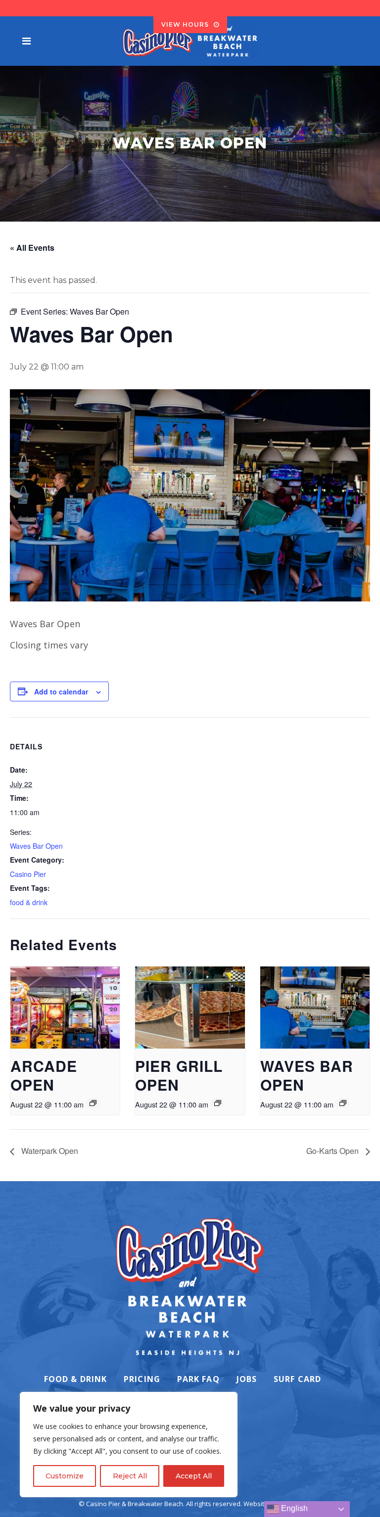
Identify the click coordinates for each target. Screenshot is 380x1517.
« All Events (32, 247)
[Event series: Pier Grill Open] (217, 1103)
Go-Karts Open (333, 1150)
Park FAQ (198, 1379)
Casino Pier (28, 874)
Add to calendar (61, 691)
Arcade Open (43, 1075)
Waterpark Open (48, 1150)
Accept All (194, 1475)
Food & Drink (75, 1379)
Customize (65, 1475)
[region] (129, 1444)
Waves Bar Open (36, 846)
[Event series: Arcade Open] (93, 1103)
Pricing (142, 1379)
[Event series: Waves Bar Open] (342, 1103)
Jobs (247, 1379)
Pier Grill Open (179, 1075)
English (293, 1508)
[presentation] (65, 1007)
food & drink (29, 902)
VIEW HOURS (185, 24)
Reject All (130, 1475)
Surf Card (297, 1379)
